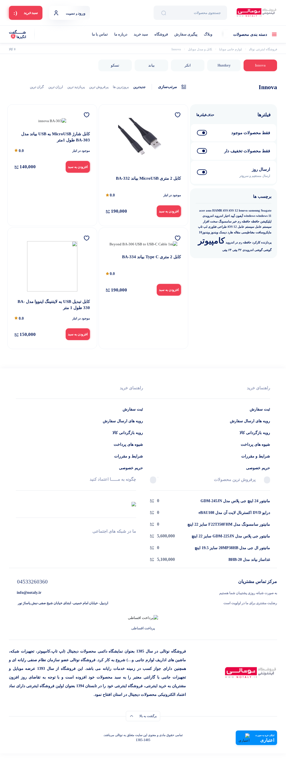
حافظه (255, 221)
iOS (225, 210)
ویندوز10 (204, 232)
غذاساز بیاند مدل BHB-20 (249, 560)
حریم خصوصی (258, 468)
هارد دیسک (226, 232)
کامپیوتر (211, 240)
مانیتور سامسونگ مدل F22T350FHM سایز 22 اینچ (228, 524)
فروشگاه (161, 34)
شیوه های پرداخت (255, 444)
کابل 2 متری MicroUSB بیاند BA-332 (148, 178)
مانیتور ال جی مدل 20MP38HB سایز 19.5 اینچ (232, 548)
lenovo (243, 210)
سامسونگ (225, 221)
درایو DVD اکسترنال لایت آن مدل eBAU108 (234, 513)
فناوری (212, 226)
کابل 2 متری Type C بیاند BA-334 (151, 257)
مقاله (237, 232)
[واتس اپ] (134, 541)
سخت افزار (210, 221)
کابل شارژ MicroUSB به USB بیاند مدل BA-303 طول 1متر (55, 137)
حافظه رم (244, 221)
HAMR (217, 210)
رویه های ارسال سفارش (250, 421)
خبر (234, 221)
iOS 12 (233, 210)
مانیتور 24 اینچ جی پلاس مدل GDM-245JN (235, 501)
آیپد (233, 215)
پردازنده (266, 242)
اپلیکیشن (265, 221)
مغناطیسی (248, 232)
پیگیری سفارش (185, 34)
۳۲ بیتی (237, 250)
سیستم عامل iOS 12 (241, 226)
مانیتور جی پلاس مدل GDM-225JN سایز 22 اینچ (231, 536)
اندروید (218, 215)
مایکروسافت (263, 232)
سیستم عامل (263, 226)
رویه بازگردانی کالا (255, 433)
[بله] (18, 541)
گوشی (267, 250)
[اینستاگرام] (76, 541)
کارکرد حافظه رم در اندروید (243, 242)
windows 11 (263, 215)
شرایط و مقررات (255, 456)
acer (202, 210)
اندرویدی (208, 215)
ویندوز (214, 232)
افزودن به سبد (169, 211)
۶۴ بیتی (227, 250)
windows (249, 215)
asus (208, 210)
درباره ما (120, 34)
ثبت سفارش (260, 409)
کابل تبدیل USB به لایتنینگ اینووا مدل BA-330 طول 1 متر (54, 304)
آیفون (239, 215)
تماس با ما (100, 34)
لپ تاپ (202, 226)
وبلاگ (208, 34)
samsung (254, 210)
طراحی (222, 226)
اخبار (227, 215)
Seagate (266, 210)
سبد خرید (141, 34)
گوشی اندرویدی (252, 250)
